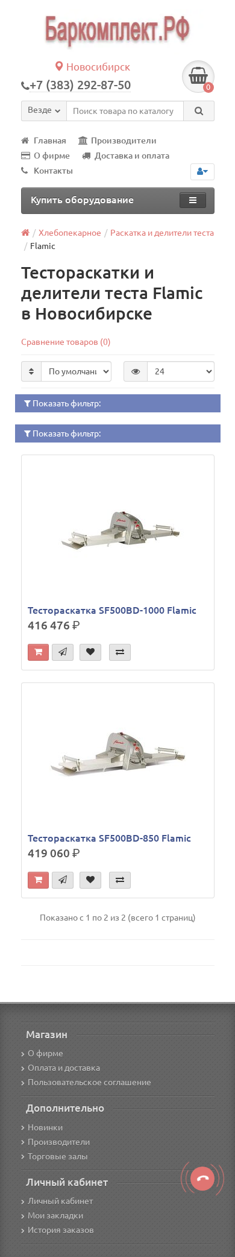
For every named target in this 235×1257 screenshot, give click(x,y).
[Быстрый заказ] (63, 652)
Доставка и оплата (132, 155)
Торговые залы (58, 1156)
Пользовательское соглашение (89, 1082)
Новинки (45, 1127)
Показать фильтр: (66, 403)
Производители (124, 140)
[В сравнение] (120, 652)
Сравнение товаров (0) (66, 342)
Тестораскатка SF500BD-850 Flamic (109, 838)
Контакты (53, 170)
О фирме (52, 155)
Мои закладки (55, 1215)
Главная (50, 140)
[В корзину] (38, 652)
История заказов (61, 1230)
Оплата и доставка (64, 1068)
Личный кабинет (60, 1201)
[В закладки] (90, 652)
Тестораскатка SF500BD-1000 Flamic (112, 610)
